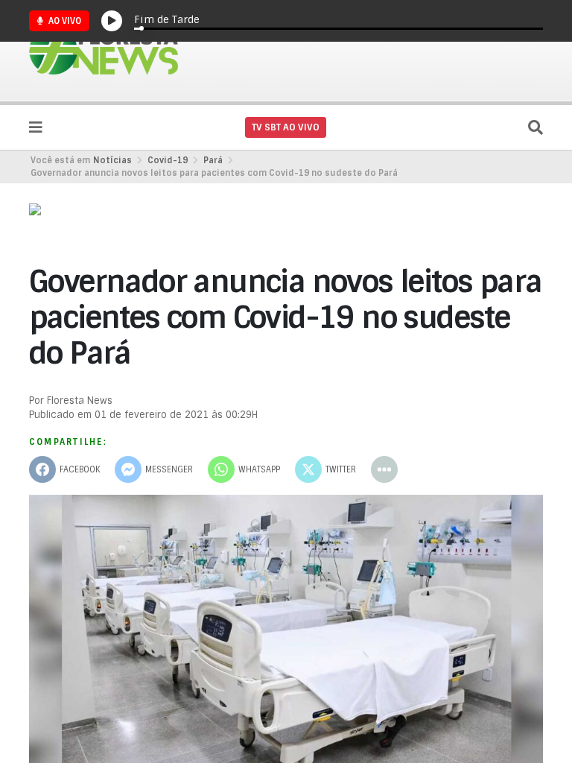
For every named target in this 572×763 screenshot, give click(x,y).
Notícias (112, 160)
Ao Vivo (63, 21)
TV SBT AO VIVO (286, 127)
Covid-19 (167, 160)
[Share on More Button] (384, 469)
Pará (213, 160)
